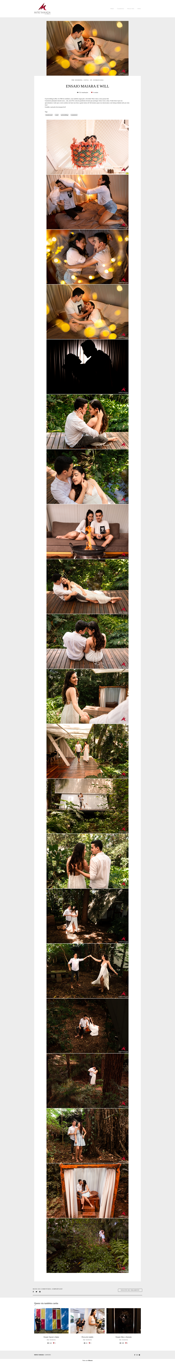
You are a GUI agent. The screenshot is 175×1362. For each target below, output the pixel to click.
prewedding (64, 115)
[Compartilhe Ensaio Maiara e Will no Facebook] (33, 1291)
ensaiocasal (49, 115)
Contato (48, 1355)
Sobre (139, 8)
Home (112, 8)
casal (56, 115)
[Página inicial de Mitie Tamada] (42, 9)
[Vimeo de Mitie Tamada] (139, 1355)
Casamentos (120, 8)
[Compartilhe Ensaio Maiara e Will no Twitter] (36, 1291)
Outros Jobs (130, 8)
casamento (74, 115)
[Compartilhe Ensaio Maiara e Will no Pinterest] (40, 1291)
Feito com (87, 1360)
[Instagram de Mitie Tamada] (137, 1355)
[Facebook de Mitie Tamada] (134, 1355)
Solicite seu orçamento (130, 1290)
